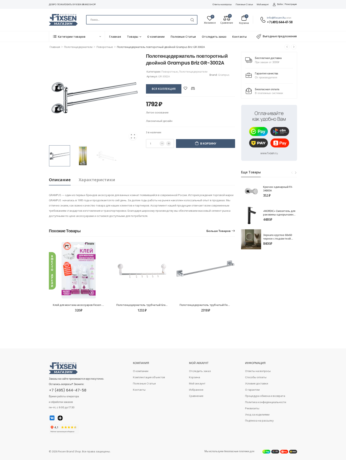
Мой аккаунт (263, 4)
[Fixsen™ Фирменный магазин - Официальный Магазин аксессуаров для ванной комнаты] (63, 20)
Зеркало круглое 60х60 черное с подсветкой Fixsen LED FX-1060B (277, 238)
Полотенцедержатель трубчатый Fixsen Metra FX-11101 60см (219, 305)
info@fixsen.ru (276, 17)
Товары (132, 36)
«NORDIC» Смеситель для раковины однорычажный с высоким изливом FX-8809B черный (280, 216)
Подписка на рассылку (259, 420)
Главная (115, 36)
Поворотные (105, 47)
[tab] (64, 180)
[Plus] (168, 143)
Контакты (239, 36)
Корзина (194, 377)
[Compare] (193, 88)
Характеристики (97, 179)
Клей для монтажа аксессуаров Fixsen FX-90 (80, 305)
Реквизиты (252, 408)
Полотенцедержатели (78, 47)
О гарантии (252, 389)
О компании (156, 36)
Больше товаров (218, 231)
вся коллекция (164, 89)
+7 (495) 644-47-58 (279, 22)
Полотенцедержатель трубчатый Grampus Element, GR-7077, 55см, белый (163, 305)
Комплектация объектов (149, 377)
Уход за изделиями (257, 414)
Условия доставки (256, 383)
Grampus (223, 75)
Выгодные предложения (280, 36)
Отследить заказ (214, 36)
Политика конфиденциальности (265, 402)
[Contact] (263, 20)
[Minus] (162, 143)
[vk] (52, 418)
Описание (60, 179)
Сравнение (196, 396)
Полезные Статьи (244, 4)
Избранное (196, 389)
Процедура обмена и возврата (265, 396)
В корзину (208, 144)
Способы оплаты (256, 377)
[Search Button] (192, 19)
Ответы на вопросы (222, 4)
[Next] (295, 172)
